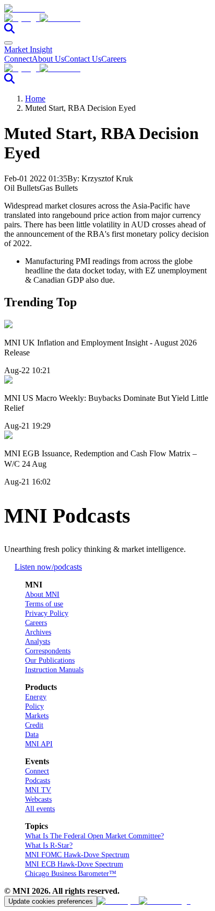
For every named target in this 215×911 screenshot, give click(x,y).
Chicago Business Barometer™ (70, 874)
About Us (48, 58)
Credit (34, 725)
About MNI (42, 594)
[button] (107, 18)
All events (40, 809)
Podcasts (37, 781)
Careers (113, 58)
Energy (35, 697)
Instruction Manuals (54, 670)
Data (32, 735)
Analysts (37, 641)
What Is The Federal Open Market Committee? (94, 836)
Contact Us (82, 58)
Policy (34, 706)
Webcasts (38, 799)
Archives (38, 632)
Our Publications (50, 660)
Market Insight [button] (28, 49)
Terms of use (44, 604)
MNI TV (38, 790)
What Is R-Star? (49, 845)
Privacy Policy (46, 613)
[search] (9, 30)
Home (35, 98)
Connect (18, 58)
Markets (37, 716)
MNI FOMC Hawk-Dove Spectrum (77, 855)
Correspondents (47, 651)
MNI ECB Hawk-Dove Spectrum (74, 864)
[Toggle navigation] (8, 42)
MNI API (39, 744)
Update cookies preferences (50, 901)
